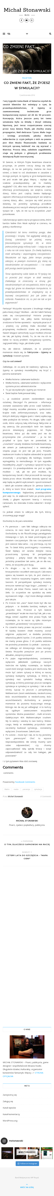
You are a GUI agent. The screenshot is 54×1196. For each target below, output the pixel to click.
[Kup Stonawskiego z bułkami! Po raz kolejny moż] (47, 1153)
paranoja (26, 789)
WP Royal (35, 1177)
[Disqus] (27, 907)
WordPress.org (10, 1120)
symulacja (38, 789)
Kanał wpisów (9, 1107)
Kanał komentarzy (11, 1114)
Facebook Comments (25, 781)
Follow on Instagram (28, 1163)
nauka (16, 789)
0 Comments (45, 796)
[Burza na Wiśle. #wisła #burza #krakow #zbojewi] (7, 1153)
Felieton (27, 78)
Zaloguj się (8, 1101)
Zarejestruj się (10, 1094)
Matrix (7, 789)
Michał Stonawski (27, 10)
